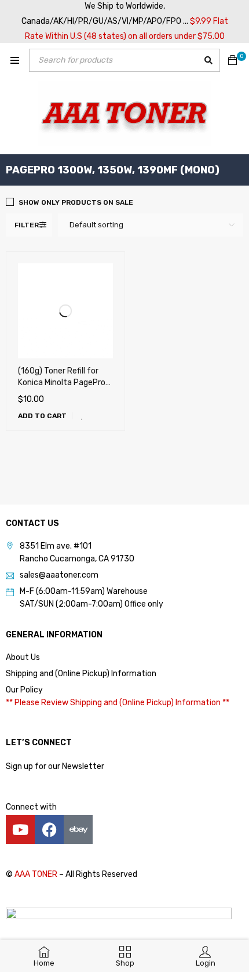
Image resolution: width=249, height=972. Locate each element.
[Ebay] (78, 829)
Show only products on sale (76, 202)
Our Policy (24, 690)
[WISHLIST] (82, 416)
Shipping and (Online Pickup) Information (81, 674)
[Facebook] (49, 829)
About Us (23, 657)
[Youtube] (20, 829)
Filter (26, 225)
